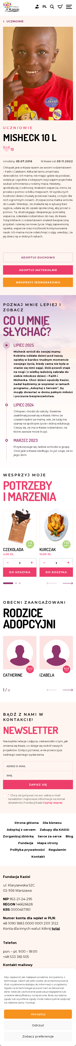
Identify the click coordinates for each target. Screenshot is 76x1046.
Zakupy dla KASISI (54, 829)
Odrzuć (38, 1025)
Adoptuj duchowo (38, 257)
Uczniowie (15, 21)
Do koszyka (19, 572)
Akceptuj (38, 1014)
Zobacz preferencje (38, 1036)
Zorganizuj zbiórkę (18, 836)
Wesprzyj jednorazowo (38, 282)
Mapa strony (47, 843)
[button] (8, 583)
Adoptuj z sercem (21, 829)
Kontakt (38, 856)
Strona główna (26, 822)
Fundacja (25, 843)
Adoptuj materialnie (38, 270)
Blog (69, 836)
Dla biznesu (52, 822)
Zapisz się (38, 784)
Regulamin (57, 849)
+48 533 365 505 (16, 957)
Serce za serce (50, 836)
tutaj (56, 929)
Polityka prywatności (27, 849)
